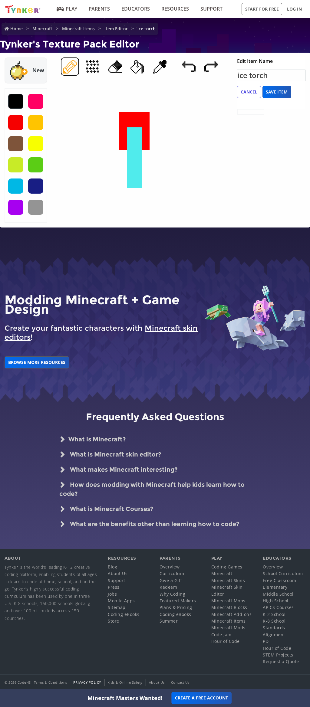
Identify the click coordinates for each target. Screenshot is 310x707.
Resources (175, 8)
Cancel (249, 92)
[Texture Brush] (92, 66)
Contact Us (180, 682)
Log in (294, 9)
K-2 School (274, 614)
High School (276, 601)
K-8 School (274, 621)
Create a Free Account (201, 698)
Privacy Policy (87, 682)
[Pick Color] (159, 66)
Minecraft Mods (228, 627)
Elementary (275, 587)
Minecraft (42, 28)
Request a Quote (281, 661)
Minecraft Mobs (228, 601)
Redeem (168, 587)
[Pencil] (70, 66)
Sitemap (117, 607)
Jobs (112, 594)
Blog (112, 567)
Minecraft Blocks (229, 607)
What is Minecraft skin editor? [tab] (114, 454)
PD (266, 641)
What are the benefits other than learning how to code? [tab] (153, 524)
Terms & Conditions (50, 682)
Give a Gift (171, 580)
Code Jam (221, 634)
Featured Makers (178, 601)
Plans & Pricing (176, 607)
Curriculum (172, 573)
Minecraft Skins (228, 580)
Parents (99, 8)
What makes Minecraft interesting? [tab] (122, 469)
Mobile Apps (121, 601)
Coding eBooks (124, 614)
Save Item (277, 92)
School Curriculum (283, 573)
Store (113, 621)
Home (16, 28)
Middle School (278, 594)
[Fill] (137, 66)
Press (114, 587)
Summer (169, 621)
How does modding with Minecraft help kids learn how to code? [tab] (152, 489)
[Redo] (211, 66)
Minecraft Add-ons (231, 614)
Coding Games (226, 567)
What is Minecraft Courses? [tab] (110, 508)
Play (71, 8)
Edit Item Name (255, 61)
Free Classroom (279, 580)
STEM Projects (278, 655)
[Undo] (189, 66)
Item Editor (116, 28)
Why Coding (172, 594)
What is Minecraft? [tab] (97, 439)
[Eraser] (115, 66)
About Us (117, 573)
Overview (170, 567)
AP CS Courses (278, 607)
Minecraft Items (78, 28)
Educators (135, 8)
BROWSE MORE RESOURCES (36, 362)
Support (211, 8)
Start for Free (262, 9)
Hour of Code (225, 641)
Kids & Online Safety (125, 682)
